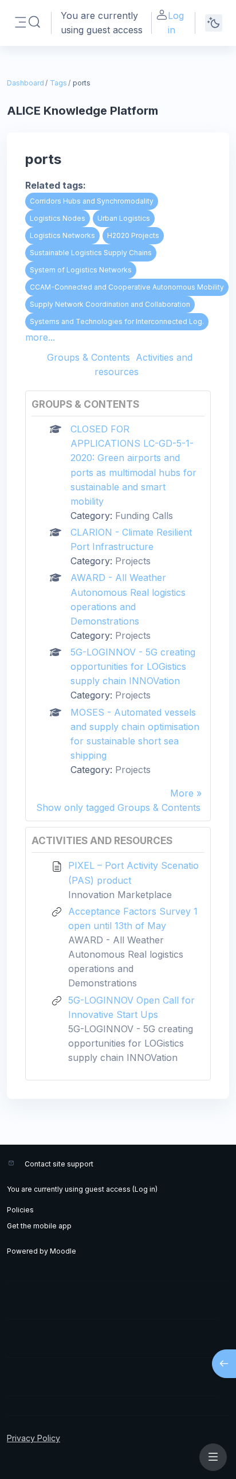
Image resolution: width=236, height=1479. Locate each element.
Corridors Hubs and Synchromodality (92, 201)
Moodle (63, 1251)
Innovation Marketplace (120, 894)
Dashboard (25, 83)
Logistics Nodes (57, 218)
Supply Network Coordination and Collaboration (110, 304)
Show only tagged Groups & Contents (118, 807)
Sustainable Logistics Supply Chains (91, 252)
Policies (20, 1209)
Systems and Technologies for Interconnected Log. (117, 321)
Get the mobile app (39, 1226)
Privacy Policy (33, 1438)
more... (40, 337)
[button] (34, 22)
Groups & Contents (88, 357)
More (182, 793)
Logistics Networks (62, 235)
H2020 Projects (133, 235)
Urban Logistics (123, 218)
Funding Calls (144, 515)
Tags (58, 83)
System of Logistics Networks (81, 270)
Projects (133, 561)
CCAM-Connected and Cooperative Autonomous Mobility (127, 287)
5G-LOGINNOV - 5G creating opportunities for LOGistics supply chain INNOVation (132, 666)
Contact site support (59, 1164)
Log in (176, 23)
